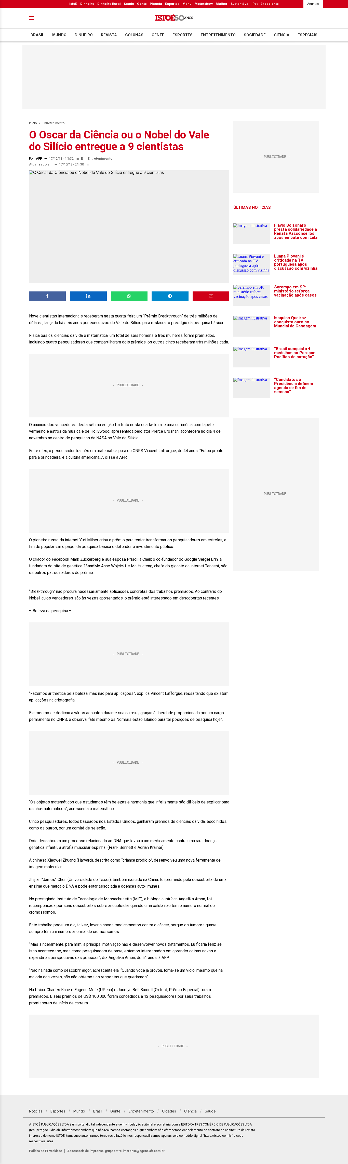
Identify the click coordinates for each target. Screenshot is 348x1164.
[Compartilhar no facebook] (47, 296)
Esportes (172, 4)
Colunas (134, 35)
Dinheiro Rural (109, 4)
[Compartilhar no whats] (129, 296)
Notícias (35, 1111)
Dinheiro (87, 4)
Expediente (270, 4)
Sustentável (240, 4)
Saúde (129, 4)
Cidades (169, 1111)
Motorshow (204, 4)
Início (33, 123)
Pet (255, 4)
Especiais (307, 35)
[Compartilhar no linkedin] (88, 296)
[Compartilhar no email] (211, 296)
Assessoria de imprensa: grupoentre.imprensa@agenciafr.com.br (116, 1151)
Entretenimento (218, 35)
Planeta (156, 4)
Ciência (281, 35)
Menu (187, 4)
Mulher (221, 4)
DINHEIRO (84, 35)
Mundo (59, 35)
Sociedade (255, 35)
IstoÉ (73, 4)
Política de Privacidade (45, 1151)
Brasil (37, 35)
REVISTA (109, 35)
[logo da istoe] (174, 18)
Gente (142, 4)
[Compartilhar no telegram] (170, 296)
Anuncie (313, 4)
